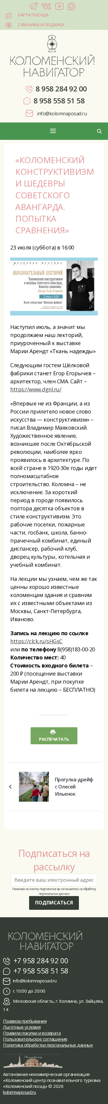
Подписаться (54, 902)
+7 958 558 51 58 (40, 971)
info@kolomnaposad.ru (61, 113)
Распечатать (54, 739)
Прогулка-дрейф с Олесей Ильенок (74, 786)
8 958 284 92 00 (61, 89)
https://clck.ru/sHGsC (36, 641)
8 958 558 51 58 (59, 100)
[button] (54, 131)
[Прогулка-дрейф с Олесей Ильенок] (33, 786)
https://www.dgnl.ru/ (35, 389)
